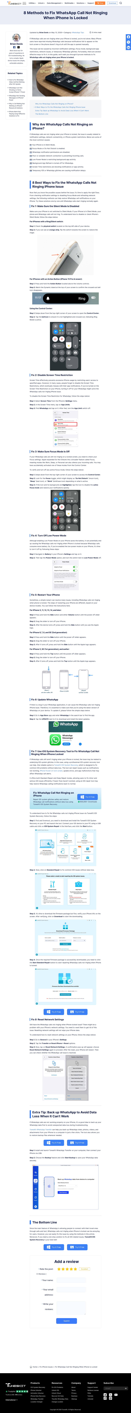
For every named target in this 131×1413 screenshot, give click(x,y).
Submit (67, 1321)
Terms (73, 1390)
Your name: (47, 1280)
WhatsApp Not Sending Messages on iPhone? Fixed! (17, 98)
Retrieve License (93, 1390)
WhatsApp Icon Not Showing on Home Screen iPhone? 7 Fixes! (17, 90)
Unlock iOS (55, 1390)
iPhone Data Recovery (38, 1396)
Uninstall (90, 1399)
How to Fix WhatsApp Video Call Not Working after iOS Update (16, 82)
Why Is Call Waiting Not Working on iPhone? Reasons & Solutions (17, 106)
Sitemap (74, 1399)
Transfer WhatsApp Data (60, 1399)
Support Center (93, 1387)
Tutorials (90, 1396)
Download (112, 3)
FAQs (89, 1393)
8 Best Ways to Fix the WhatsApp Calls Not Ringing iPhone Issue (60, 107)
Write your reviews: (47, 1306)
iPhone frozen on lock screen (51, 771)
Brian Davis (43, 32)
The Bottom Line (41, 114)
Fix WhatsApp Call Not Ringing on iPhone (53, 794)
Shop (101, 3)
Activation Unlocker (37, 1393)
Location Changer (36, 1402)
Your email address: (47, 1292)
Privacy (73, 1393)
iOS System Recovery (38, 1387)
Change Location (57, 1402)
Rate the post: (45, 1269)
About (73, 1387)
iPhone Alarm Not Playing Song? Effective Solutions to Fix (17, 114)
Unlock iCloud (56, 1393)
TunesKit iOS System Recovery (66, 765)
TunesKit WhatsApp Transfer (41, 1130)
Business (74, 1396)
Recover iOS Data (58, 1396)
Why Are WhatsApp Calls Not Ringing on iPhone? (54, 104)
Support (91, 3)
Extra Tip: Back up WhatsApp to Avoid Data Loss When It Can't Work (62, 111)
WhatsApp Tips (78, 32)
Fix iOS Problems (57, 1387)
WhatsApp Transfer (37, 1399)
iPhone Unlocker (36, 1390)
